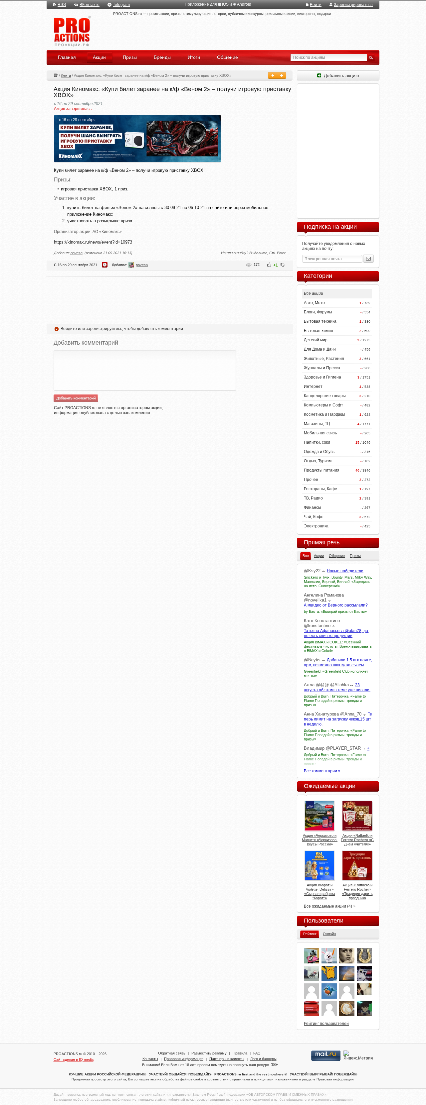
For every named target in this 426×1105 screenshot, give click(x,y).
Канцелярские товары (325, 395)
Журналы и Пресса (322, 368)
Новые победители (345, 571)
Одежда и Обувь (319, 451)
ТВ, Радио (313, 498)
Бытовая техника (320, 321)
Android (244, 4)
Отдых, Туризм (317, 461)
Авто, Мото (314, 302)
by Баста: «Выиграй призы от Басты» (335, 611)
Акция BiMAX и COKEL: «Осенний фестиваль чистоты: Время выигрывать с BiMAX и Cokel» (338, 646)
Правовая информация (183, 1059)
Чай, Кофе (313, 516)
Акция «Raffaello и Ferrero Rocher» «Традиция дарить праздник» (357, 891)
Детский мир (315, 340)
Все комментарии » (322, 771)
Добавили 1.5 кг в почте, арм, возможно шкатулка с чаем (338, 662)
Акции (55, 75)
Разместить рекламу (209, 1053)
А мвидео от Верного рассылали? (336, 605)
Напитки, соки (317, 442)
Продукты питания (321, 470)
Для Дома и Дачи (320, 349)
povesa (77, 253)
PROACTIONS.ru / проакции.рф (72, 31)
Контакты (150, 1059)
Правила (240, 1053)
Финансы (312, 507)
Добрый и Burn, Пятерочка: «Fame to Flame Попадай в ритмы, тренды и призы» (335, 700)
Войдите (69, 328)
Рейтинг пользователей (326, 1023)
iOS (225, 4)
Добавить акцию (340, 75)
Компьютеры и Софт (323, 405)
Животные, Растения (324, 358)
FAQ (257, 1053)
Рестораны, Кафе (320, 489)
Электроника (316, 526)
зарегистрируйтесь (104, 328)
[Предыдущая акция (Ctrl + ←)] (272, 75)
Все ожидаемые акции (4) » (329, 906)
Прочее (311, 479)
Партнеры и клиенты (226, 1059)
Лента (66, 75)
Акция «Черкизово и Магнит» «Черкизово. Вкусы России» (319, 839)
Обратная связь (171, 1053)
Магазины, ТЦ (317, 423)
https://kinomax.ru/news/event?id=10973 (93, 242)
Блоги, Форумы (318, 312)
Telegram (121, 4)
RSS (62, 4)
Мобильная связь (320, 433)
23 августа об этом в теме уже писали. (337, 687)
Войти (315, 4)
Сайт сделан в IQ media (74, 1059)
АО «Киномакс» (107, 231)
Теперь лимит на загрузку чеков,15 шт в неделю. (338, 719)
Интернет (313, 386)
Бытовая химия (318, 330)
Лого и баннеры (263, 1059)
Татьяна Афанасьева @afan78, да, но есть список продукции (336, 633)
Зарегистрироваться (353, 4)
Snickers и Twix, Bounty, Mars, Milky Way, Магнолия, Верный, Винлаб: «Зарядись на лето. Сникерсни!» (338, 581)
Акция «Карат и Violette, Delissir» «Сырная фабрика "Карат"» (319, 891)
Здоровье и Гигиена (322, 377)
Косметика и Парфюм (324, 414)
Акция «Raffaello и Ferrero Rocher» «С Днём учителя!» (357, 839)
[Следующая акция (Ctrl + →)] (281, 75)
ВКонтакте (90, 4)
